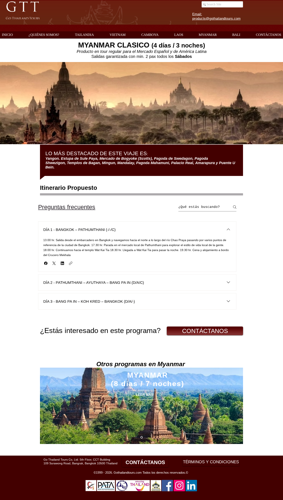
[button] (45, 263)
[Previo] (46, 406)
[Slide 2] (141, 437)
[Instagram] (179, 485)
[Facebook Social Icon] (167, 485)
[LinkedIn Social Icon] (191, 485)
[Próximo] (237, 406)
